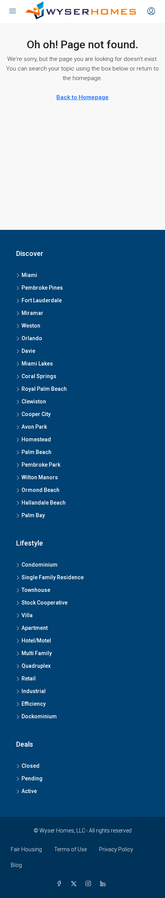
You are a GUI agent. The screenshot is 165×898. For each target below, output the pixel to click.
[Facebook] (60, 884)
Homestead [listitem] (36, 439)
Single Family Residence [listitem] (52, 577)
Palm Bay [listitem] (33, 515)
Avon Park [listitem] (34, 427)
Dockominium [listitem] (39, 716)
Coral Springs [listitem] (38, 376)
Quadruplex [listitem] (36, 666)
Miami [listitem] (29, 275)
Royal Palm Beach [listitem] (44, 389)
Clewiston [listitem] (33, 401)
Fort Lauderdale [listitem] (41, 300)
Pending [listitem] (32, 778)
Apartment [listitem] (34, 628)
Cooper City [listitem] (36, 414)
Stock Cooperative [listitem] (44, 603)
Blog (16, 865)
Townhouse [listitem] (35, 590)
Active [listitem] (29, 791)
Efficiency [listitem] (33, 704)
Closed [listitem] (30, 766)
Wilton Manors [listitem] (39, 477)
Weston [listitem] (30, 326)
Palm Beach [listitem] (36, 452)
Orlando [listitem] (31, 338)
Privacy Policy (116, 849)
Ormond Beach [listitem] (40, 490)
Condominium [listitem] (39, 565)
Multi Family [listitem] (36, 653)
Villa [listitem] (27, 615)
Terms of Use (70, 849)
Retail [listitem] (28, 678)
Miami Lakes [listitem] (37, 364)
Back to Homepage (82, 97)
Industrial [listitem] (33, 691)
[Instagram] (90, 884)
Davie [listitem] (28, 351)
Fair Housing (26, 849)
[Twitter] (75, 884)
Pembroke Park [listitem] (40, 465)
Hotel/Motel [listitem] (36, 640)
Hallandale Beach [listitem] (43, 503)
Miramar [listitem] (32, 313)
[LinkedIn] (104, 884)
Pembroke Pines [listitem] (42, 288)
